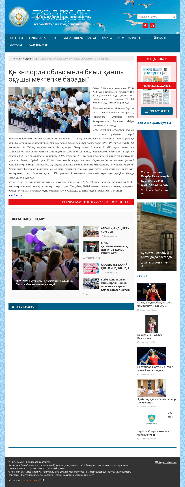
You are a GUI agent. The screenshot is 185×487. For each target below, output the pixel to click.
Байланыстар (38, 45)
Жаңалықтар (38, 38)
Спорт (143, 38)
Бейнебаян (158, 38)
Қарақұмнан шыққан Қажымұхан (150, 336)
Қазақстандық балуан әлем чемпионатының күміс (155, 304)
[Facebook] (145, 25)
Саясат (91, 38)
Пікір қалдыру (24, 306)
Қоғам (78, 38)
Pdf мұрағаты (159, 111)
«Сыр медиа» (30, 480)
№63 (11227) (157, 85)
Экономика (62, 38)
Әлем (120, 38)
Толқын (71, 16)
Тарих (132, 38)
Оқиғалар (106, 38)
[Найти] (173, 16)
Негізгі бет (17, 38)
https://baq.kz (15, 195)
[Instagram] (152, 25)
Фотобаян (17, 45)
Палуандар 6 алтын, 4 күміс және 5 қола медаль (155, 368)
